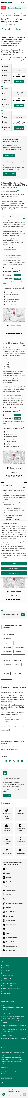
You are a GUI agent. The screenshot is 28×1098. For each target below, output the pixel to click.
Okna (7, 886)
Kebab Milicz (6, 993)
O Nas (13, 1089)
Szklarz (8, 873)
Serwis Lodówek (10, 920)
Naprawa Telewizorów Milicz (7, 830)
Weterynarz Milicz (8, 975)
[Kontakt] (21, 2)
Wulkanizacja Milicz (8, 985)
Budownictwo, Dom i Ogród (11, 864)
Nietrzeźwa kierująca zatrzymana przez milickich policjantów (13, 1012)
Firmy (11, 14)
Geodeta (8, 894)
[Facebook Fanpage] (19, 2)
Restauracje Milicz (7, 991)
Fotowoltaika (9, 899)
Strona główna (4, 14)
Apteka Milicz (6, 968)
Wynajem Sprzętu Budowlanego (14, 903)
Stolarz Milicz (20, 813)
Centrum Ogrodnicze (11, 946)
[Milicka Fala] (6, 2)
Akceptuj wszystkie (14, 573)
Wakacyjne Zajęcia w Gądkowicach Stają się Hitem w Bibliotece (14, 1030)
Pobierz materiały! (10, 174)
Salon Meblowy (10, 929)
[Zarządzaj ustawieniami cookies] (3, 1094)
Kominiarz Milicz (7, 853)
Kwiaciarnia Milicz (8, 973)
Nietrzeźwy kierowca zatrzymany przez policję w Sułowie (13, 1034)
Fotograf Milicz (7, 978)
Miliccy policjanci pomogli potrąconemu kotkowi (13, 1021)
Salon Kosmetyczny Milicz (10, 983)
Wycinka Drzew (10, 950)
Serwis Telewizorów (11, 911)
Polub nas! (7, 795)
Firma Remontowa (11, 924)
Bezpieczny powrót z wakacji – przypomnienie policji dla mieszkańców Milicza (13, 1007)
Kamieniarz (9, 933)
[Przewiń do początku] (24, 1094)
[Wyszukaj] (23, 2)
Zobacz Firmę (19, 81)
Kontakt (3, 1073)
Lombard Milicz (7, 970)
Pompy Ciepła (10, 881)
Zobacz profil (17, 275)
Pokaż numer (17, 278)
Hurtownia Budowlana (12, 937)
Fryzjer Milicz (6, 980)
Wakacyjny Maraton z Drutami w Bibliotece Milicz (14, 1039)
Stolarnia (8, 907)
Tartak (8, 869)
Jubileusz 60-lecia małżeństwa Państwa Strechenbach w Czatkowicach (13, 1017)
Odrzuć (14, 563)
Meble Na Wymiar (11, 890)
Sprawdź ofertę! (9, 155)
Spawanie (8, 877)
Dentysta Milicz (7, 965)
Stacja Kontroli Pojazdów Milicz (11, 988)
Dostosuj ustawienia (14, 568)
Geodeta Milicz (21, 841)
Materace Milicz (21, 853)
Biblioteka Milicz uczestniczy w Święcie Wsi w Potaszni (14, 1026)
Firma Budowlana (10, 942)
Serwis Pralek (10, 916)
